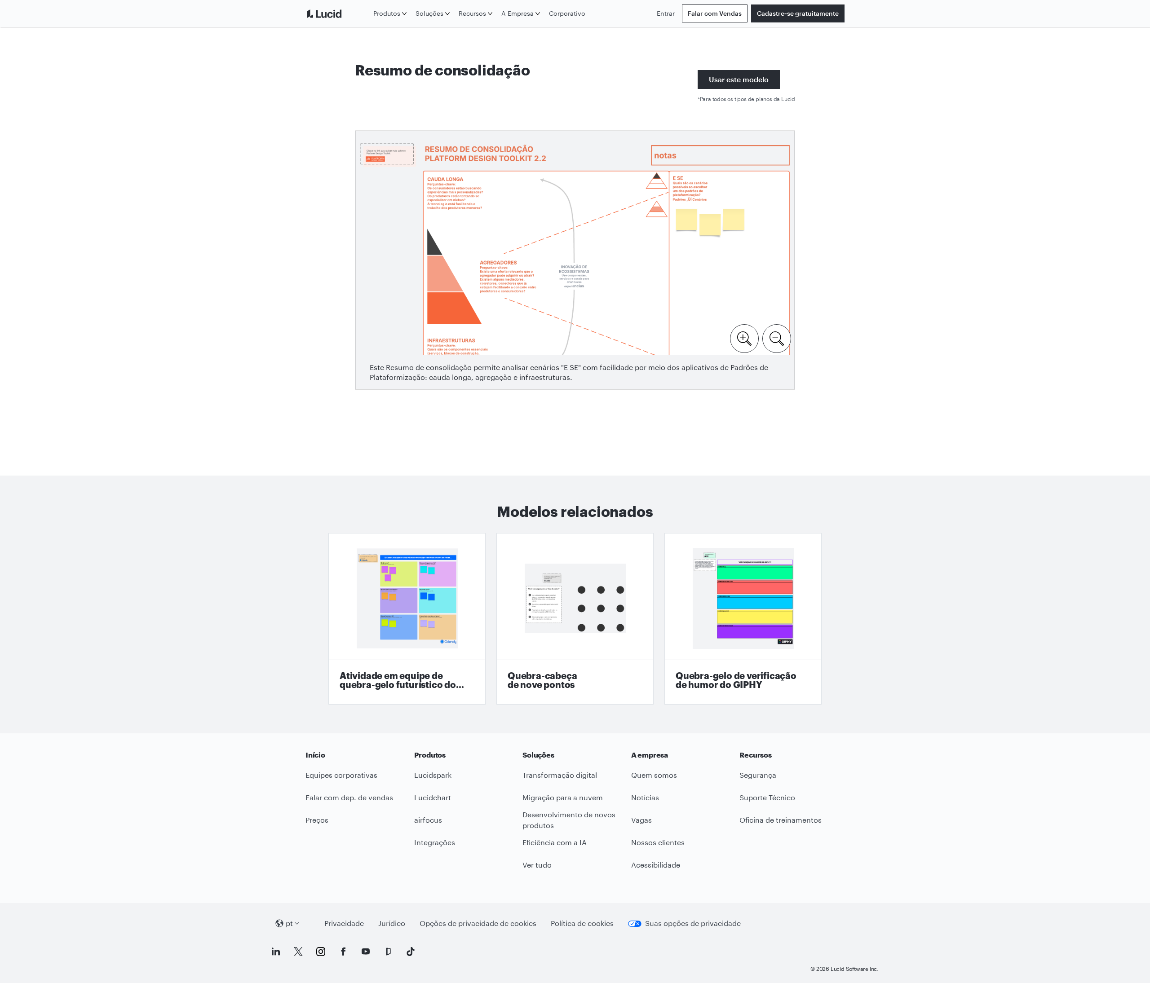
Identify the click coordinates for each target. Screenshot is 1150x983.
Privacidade (344, 923)
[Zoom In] (744, 337)
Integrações (434, 842)
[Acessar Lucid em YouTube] (365, 951)
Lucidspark (432, 775)
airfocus (428, 819)
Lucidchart (432, 797)
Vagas (641, 819)
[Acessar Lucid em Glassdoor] (388, 951)
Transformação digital (559, 775)
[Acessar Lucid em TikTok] (410, 951)
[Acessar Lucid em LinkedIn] (275, 951)
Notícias (645, 797)
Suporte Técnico (767, 797)
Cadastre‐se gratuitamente (798, 13)
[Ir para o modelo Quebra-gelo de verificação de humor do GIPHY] (743, 618)
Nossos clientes (658, 842)
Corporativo (567, 13)
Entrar (666, 13)
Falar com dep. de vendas (349, 797)
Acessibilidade (655, 864)
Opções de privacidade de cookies (478, 923)
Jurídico (391, 923)
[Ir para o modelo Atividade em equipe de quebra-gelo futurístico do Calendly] (407, 618)
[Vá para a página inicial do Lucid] (337, 13)
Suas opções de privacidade (693, 923)
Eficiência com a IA (554, 842)
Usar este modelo (739, 79)
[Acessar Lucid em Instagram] (320, 951)
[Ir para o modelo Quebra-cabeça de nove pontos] (575, 618)
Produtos (386, 13)
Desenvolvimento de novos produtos (568, 820)
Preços (316, 819)
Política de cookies (582, 923)
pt (289, 923)
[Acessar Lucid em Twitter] (298, 951)
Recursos (472, 13)
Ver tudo (537, 864)
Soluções (429, 13)
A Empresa (517, 13)
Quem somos (654, 775)
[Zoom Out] (776, 337)
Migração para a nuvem (562, 797)
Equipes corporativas (341, 775)
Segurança (757, 775)
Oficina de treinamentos (780, 819)
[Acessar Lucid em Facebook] (343, 951)
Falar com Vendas (715, 13)
